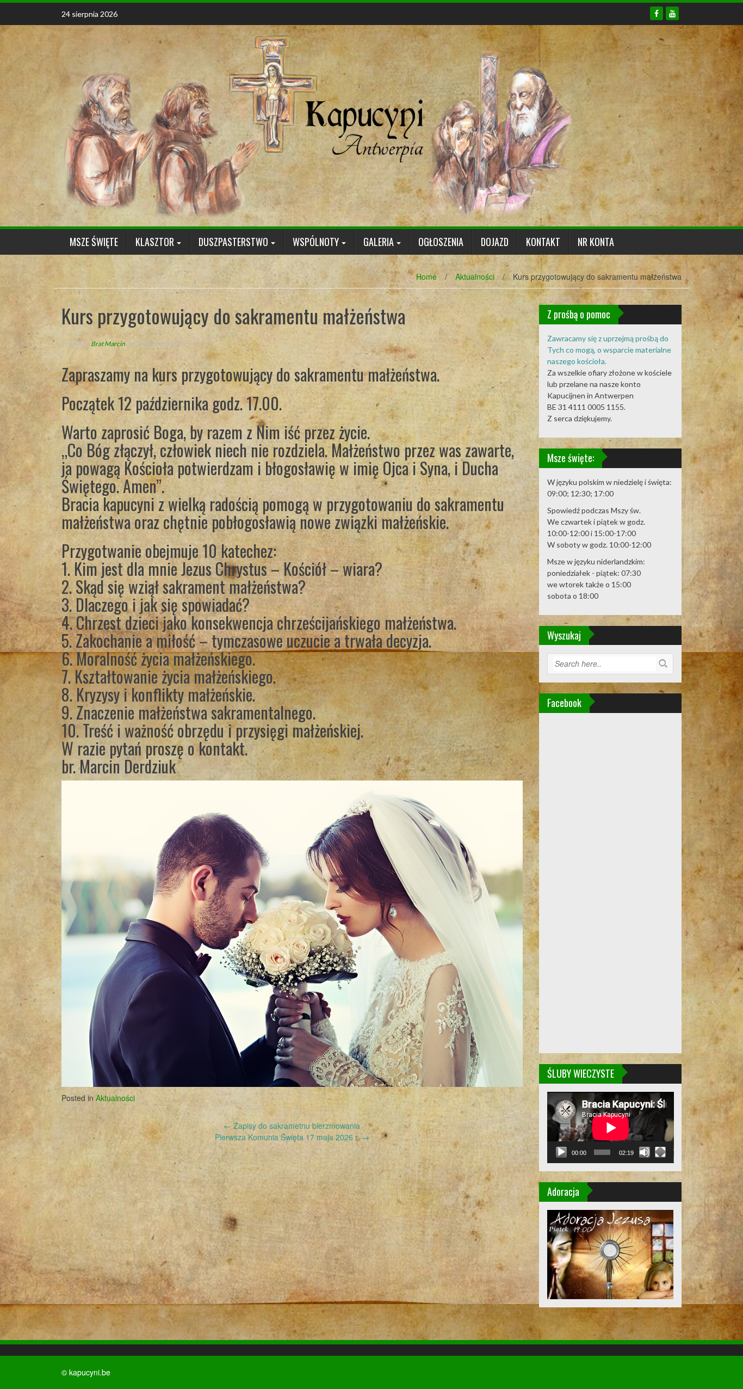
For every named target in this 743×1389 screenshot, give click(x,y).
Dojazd (495, 242)
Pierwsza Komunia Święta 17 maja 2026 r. (292, 1137)
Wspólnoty (316, 242)
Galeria (378, 242)
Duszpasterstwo (233, 242)
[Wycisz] (644, 1152)
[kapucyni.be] (317, 124)
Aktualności (474, 276)
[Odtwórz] (561, 1152)
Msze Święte (94, 242)
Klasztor (154, 242)
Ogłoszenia (440, 242)
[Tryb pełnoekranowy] (660, 1152)
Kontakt (543, 242)
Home (426, 276)
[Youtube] (672, 13)
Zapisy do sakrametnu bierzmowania (292, 1125)
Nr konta (596, 242)
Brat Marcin (108, 344)
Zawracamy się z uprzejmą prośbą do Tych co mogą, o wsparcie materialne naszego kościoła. (609, 350)
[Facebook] (656, 13)
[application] (610, 1127)
